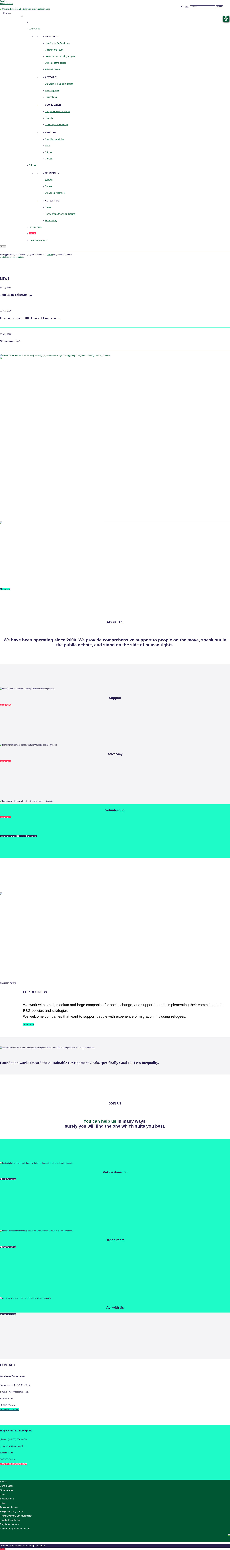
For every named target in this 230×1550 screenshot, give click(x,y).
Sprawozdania (7, 1499)
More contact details (9, 1409)
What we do (34, 29)
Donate (48, 186)
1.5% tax (49, 180)
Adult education (52, 69)
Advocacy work (52, 90)
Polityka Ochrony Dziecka (12, 1511)
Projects (49, 118)
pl (182, 6)
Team (47, 146)
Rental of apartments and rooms (60, 214)
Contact (48, 159)
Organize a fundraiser (55, 193)
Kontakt (3, 1482)
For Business (35, 227)
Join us (48, 152)
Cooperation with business (57, 111)
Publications (51, 97)
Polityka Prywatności (10, 1520)
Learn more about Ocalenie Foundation (18, 836)
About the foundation (55, 139)
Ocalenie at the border (55, 63)
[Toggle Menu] (22, 16)
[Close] (10, 13)
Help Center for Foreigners (57, 43)
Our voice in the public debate (59, 84)
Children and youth (54, 50)
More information (8, 1179)
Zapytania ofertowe (9, 1507)
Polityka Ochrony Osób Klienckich (16, 1516)
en (186, 6)
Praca (3, 1503)
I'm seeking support (38, 240)
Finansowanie (6, 1490)
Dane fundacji (6, 1486)
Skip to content (6, 3)
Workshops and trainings (56, 124)
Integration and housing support (60, 56)
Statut (2, 1494)
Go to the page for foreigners (12, 257)
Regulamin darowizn (10, 1524)
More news (5, 589)
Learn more (5, 705)
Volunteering (51, 220)
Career (48, 207)
